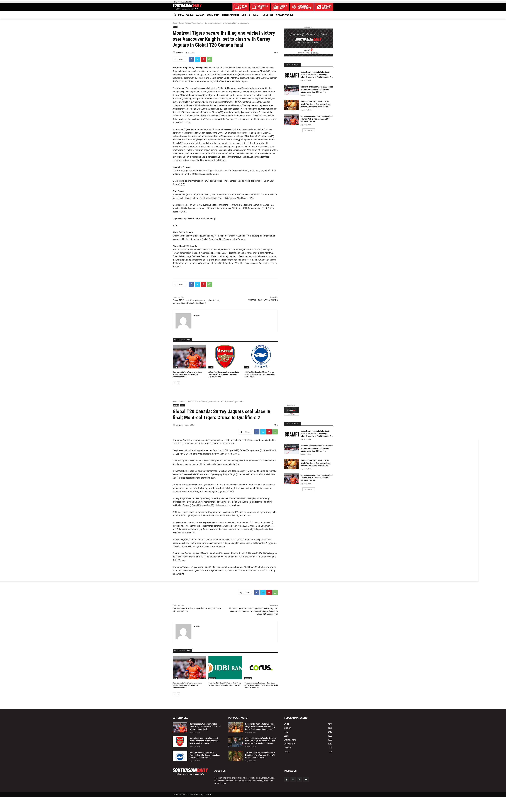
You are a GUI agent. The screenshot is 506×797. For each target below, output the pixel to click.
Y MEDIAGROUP (326, 7)
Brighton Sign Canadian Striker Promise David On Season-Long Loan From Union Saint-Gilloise (259, 374)
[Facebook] (191, 59)
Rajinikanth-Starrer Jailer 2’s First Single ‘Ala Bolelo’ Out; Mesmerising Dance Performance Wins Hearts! (315, 104)
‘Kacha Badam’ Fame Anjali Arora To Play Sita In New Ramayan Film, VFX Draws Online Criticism (260, 755)
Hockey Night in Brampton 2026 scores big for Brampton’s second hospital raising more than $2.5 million (317, 89)
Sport (181, 23)
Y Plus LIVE (243, 7)
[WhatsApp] (209, 59)
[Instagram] (293, 779)
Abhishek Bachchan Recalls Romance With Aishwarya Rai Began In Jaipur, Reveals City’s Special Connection (261, 740)
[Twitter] (197, 59)
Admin (180, 52)
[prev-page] (174, 383)
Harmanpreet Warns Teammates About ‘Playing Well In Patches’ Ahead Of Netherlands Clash (187, 374)
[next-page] (178, 383)
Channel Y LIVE (262, 7)
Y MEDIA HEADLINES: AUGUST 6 (263, 300)
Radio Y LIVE (283, 7)
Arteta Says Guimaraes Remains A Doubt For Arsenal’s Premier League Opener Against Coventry (223, 374)
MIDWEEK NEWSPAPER (305, 7)
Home (175, 23)
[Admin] (174, 52)
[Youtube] (306, 779)
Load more (308, 130)
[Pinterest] (203, 59)
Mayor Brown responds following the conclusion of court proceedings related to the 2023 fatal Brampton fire (317, 74)
